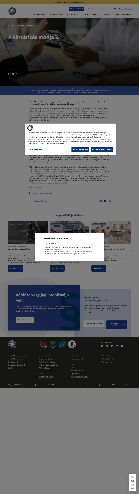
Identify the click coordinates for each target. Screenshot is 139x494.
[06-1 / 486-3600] (132, 477)
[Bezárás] (100, 238)
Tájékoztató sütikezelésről (55, 144)
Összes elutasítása (80, 149)
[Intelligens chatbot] (132, 484)
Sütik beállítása (35, 149)
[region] (70, 139)
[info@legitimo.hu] (132, 481)
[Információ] (132, 488)
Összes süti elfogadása (102, 149)
